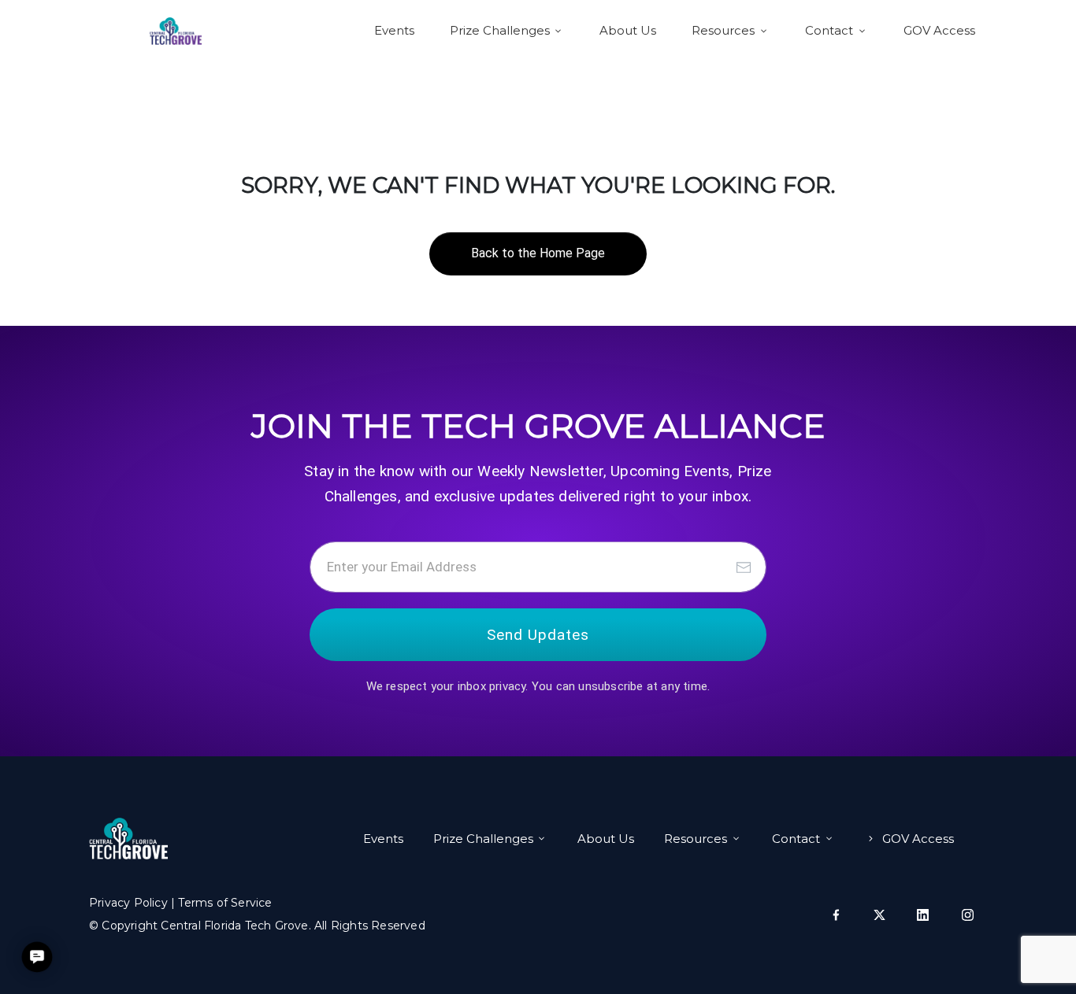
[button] (36, 956)
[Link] (836, 915)
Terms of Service (225, 903)
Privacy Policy (128, 903)
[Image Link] (128, 838)
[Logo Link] (175, 31)
